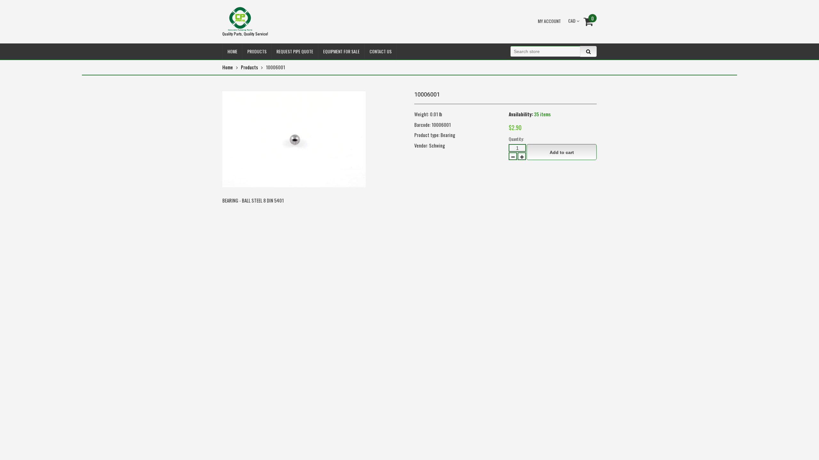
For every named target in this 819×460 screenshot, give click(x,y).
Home (227, 67)
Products (249, 67)
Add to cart (562, 152)
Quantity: (516, 138)
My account (549, 21)
